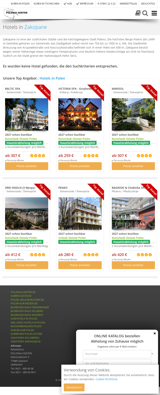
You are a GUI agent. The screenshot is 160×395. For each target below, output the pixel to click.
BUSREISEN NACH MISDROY (27, 315)
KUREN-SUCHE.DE (21, 296)
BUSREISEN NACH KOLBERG (27, 311)
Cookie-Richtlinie (106, 379)
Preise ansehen (27, 166)
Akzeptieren (74, 387)
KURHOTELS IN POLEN (24, 318)
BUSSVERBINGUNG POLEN (26, 326)
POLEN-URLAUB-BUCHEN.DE (27, 299)
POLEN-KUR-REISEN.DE (24, 303)
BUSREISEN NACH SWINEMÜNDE (30, 307)
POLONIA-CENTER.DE (23, 292)
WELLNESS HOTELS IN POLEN (28, 322)
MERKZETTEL (128, 3)
